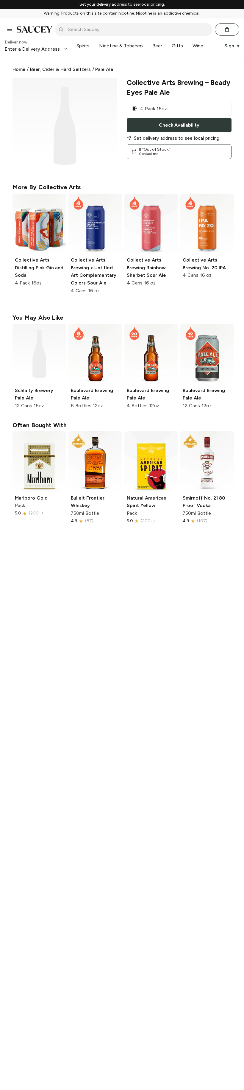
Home (18, 69)
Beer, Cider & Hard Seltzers (60, 69)
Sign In (231, 46)
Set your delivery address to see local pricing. (122, 4)
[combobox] (137, 29)
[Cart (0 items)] (227, 29)
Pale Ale (104, 69)
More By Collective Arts (46, 187)
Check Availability (179, 125)
